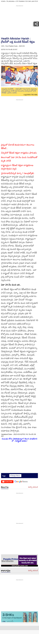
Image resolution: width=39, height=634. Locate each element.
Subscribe (8, 481)
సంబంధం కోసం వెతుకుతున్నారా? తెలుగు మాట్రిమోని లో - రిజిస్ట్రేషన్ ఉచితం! (19, 440)
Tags (4, 476)
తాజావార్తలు (5, 570)
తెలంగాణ (4, 487)
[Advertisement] (19, 120)
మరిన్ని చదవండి (33, 487)
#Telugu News (15, 475)
